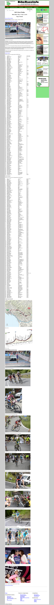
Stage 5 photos (15, 21)
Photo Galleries (36, 596)
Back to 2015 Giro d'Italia (9, 18)
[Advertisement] (42, 92)
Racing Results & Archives (13, 7)
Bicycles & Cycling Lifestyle (28, 7)
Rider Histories (36, 594)
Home (7, 7)
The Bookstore (22, 596)
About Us (35, 600)
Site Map (35, 601)
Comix (21, 599)
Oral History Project (37, 595)
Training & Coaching (23, 595)
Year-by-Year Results (10, 598)
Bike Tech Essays (23, 594)
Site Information (36, 7)
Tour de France (9, 596)
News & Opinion (9, 600)
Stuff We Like (22, 600)
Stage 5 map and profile (8, 21)
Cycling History (21, 7)
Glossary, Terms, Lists (37, 599)
